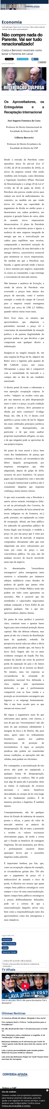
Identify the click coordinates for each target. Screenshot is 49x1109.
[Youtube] (11, 1084)
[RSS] (23, 1084)
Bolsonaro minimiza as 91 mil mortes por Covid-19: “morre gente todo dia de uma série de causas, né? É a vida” (24, 1043)
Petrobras (7, 939)
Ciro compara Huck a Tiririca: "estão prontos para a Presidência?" (24, 1023)
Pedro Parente (9, 944)
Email (36, 59)
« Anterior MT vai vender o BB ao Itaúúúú (17, 961)
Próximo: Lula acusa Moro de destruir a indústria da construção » (21, 965)
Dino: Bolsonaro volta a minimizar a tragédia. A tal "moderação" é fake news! (23, 1036)
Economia (12, 22)
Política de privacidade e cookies (16, 1105)
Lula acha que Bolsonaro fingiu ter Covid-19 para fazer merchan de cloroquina (25, 1058)
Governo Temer (9, 952)
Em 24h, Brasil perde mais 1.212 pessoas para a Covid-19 (25, 1030)
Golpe (5, 948)
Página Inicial (17, 27)
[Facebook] (4, 1084)
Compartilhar (24, 59)
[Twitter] (17, 1084)
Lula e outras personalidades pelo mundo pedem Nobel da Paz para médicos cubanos (23, 1051)
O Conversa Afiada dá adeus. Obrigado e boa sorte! (24, 1018)
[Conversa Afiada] (24, 8)
